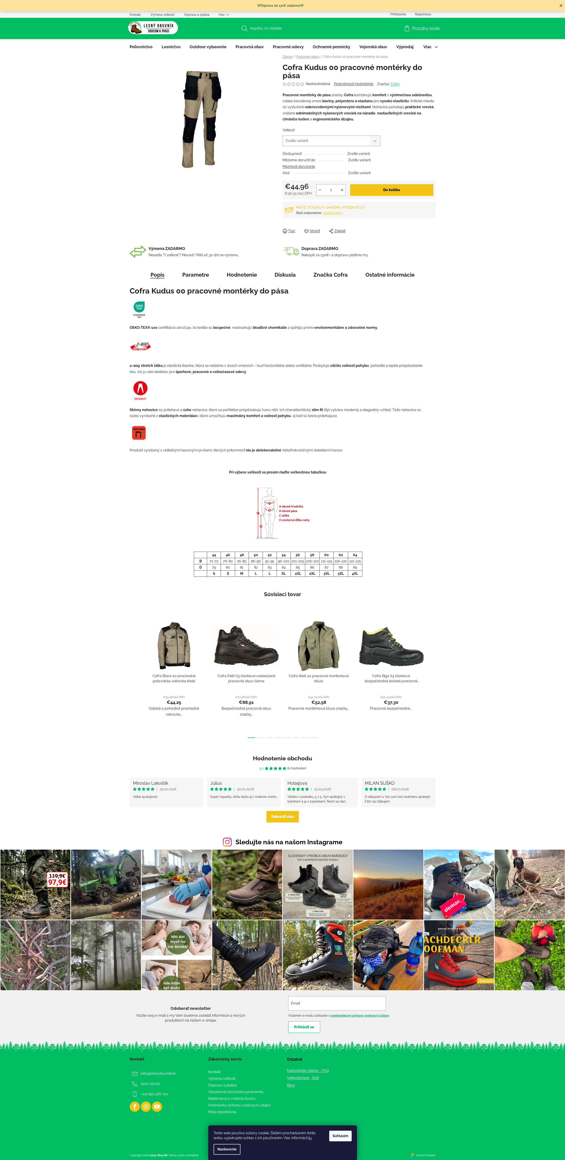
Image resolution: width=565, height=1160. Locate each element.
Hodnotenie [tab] (242, 275)
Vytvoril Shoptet (426, 1155)
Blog (291, 1085)
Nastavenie (227, 1149)
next (432, 677)
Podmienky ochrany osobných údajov (239, 1105)
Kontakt (135, 14)
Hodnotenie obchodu (282, 758)
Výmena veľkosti (162, 14)
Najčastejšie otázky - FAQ (308, 1070)
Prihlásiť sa (304, 1027)
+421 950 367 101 (154, 1094)
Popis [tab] (158, 275)
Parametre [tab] (195, 275)
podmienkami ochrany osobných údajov (360, 1015)
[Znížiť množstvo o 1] (320, 190)
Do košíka (391, 190)
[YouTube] (157, 1107)
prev (133, 677)
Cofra (395, 84)
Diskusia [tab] (285, 275)
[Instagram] (146, 1107)
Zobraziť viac (282, 817)
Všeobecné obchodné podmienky (236, 1092)
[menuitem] (141, 46)
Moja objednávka (222, 1112)
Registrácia (423, 14)
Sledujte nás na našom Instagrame (289, 842)
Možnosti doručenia (299, 166)
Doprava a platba (197, 14)
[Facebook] (135, 1107)
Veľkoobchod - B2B (303, 1078)
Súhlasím (340, 1136)
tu (310, 1138)
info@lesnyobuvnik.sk (158, 1073)
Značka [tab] (330, 275)
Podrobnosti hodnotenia (353, 84)
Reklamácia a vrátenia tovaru (232, 1098)
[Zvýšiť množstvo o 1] (342, 190)
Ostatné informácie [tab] (389, 275)
